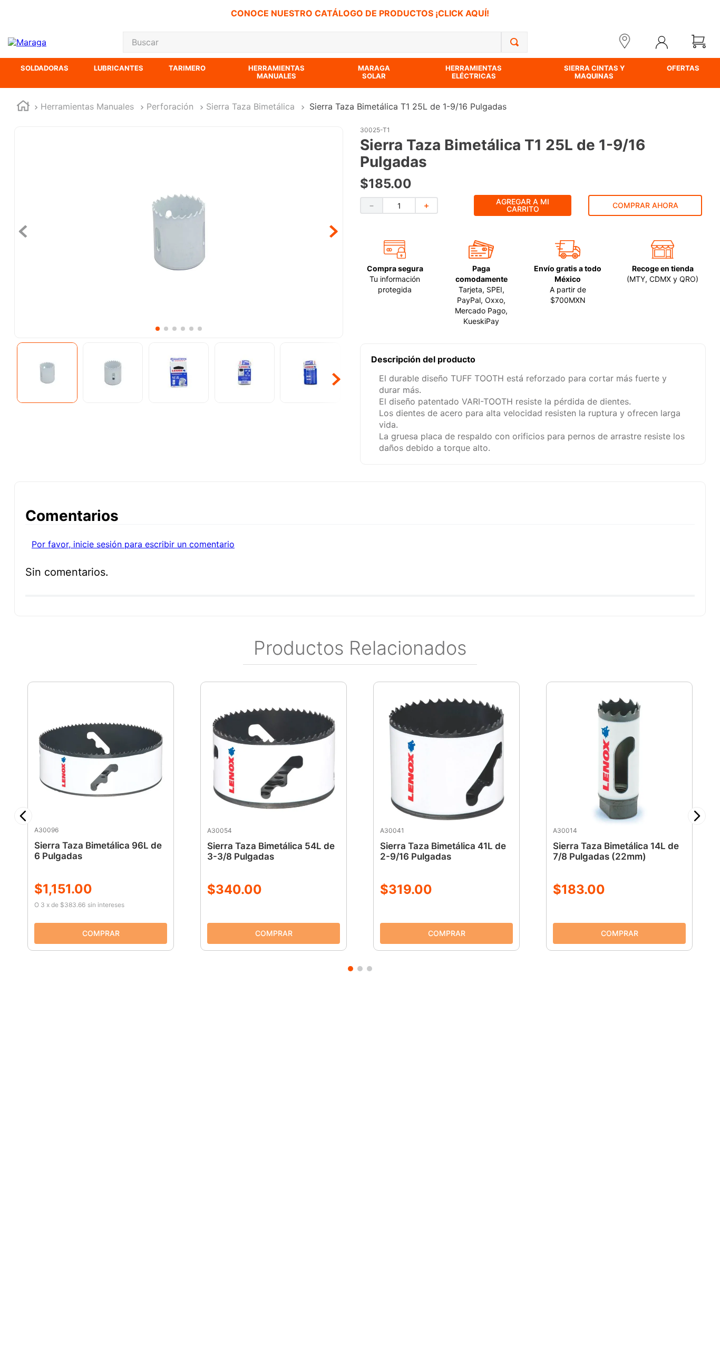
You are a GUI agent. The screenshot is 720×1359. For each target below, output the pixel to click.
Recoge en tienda (663, 268)
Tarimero (187, 68)
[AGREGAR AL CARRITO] (100, 933)
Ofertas (683, 68)
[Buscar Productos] (514, 42)
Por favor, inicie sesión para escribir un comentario (133, 544)
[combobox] (325, 42)
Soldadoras (45, 68)
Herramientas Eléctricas (473, 72)
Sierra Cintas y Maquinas (594, 72)
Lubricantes (118, 68)
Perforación (170, 106)
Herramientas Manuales (276, 72)
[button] (23, 816)
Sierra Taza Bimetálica (250, 106)
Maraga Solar (374, 72)
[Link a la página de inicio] (23, 107)
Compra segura (395, 268)
